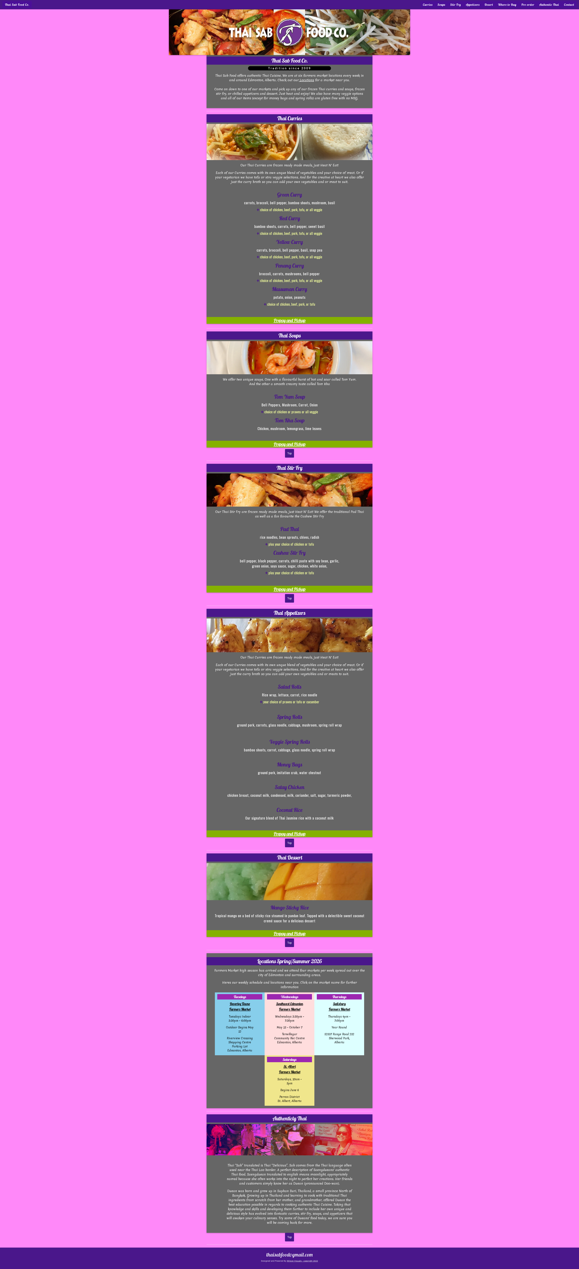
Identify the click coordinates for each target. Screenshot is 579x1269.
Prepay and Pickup (289, 320)
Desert (488, 4)
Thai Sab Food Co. (17, 4)
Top (289, 453)
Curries (428, 4)
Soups (441, 4)
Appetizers (473, 4)
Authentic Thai (549, 4)
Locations (306, 80)
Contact (569, 4)
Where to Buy (507, 4)
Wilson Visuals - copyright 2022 (302, 1261)
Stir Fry (455, 4)
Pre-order (527, 4)
